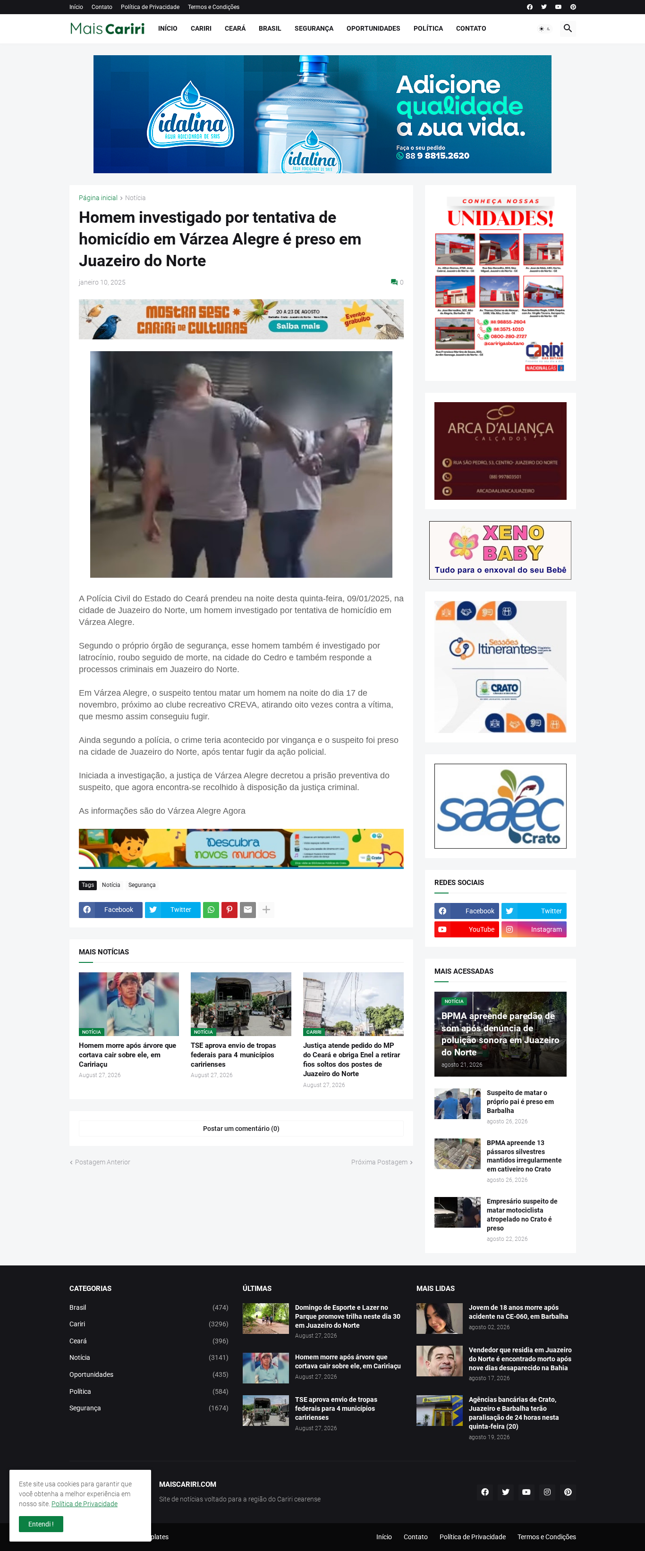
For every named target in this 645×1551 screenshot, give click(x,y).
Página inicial (98, 198)
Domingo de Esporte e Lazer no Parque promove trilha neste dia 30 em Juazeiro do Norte (347, 1316)
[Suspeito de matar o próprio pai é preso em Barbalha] (457, 1103)
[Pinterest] (229, 910)
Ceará (235, 28)
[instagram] (547, 1492)
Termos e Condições (213, 7)
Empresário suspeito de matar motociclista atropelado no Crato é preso (522, 1214)
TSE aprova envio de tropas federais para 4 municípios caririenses (233, 1055)
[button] (545, 29)
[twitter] (544, 7)
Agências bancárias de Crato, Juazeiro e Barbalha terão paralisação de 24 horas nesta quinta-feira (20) (514, 1413)
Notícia (135, 198)
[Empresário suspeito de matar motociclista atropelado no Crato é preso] (457, 1212)
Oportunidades (373, 28)
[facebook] (530, 7)
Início (76, 7)
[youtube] (558, 7)
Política (428, 28)
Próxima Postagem (379, 1162)
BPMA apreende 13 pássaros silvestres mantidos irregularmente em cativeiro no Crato (524, 1156)
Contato (102, 7)
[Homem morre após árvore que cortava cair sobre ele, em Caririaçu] (266, 1368)
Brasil (270, 28)
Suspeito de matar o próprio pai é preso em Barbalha (520, 1101)
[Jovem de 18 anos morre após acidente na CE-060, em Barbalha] (439, 1318)
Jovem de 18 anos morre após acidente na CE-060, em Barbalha (519, 1312)
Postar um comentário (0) (241, 1128)
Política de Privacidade (150, 7)
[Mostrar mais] (266, 910)
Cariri (201, 28)
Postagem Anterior (102, 1162)
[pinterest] (573, 7)
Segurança (314, 28)
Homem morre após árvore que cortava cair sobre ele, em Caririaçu (127, 1055)
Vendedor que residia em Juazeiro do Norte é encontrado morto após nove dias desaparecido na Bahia (520, 1359)
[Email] (248, 910)
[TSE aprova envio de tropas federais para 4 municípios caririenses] (266, 1410)
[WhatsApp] (211, 910)
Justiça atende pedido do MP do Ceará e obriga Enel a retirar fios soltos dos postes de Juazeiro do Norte (351, 1060)
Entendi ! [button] (41, 1524)
